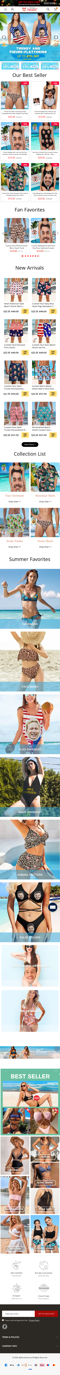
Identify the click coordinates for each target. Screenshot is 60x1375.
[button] (28, 57)
